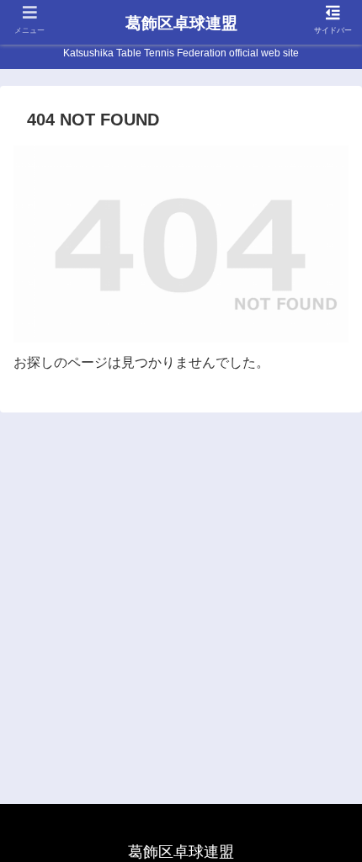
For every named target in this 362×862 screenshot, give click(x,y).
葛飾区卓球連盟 (181, 23)
